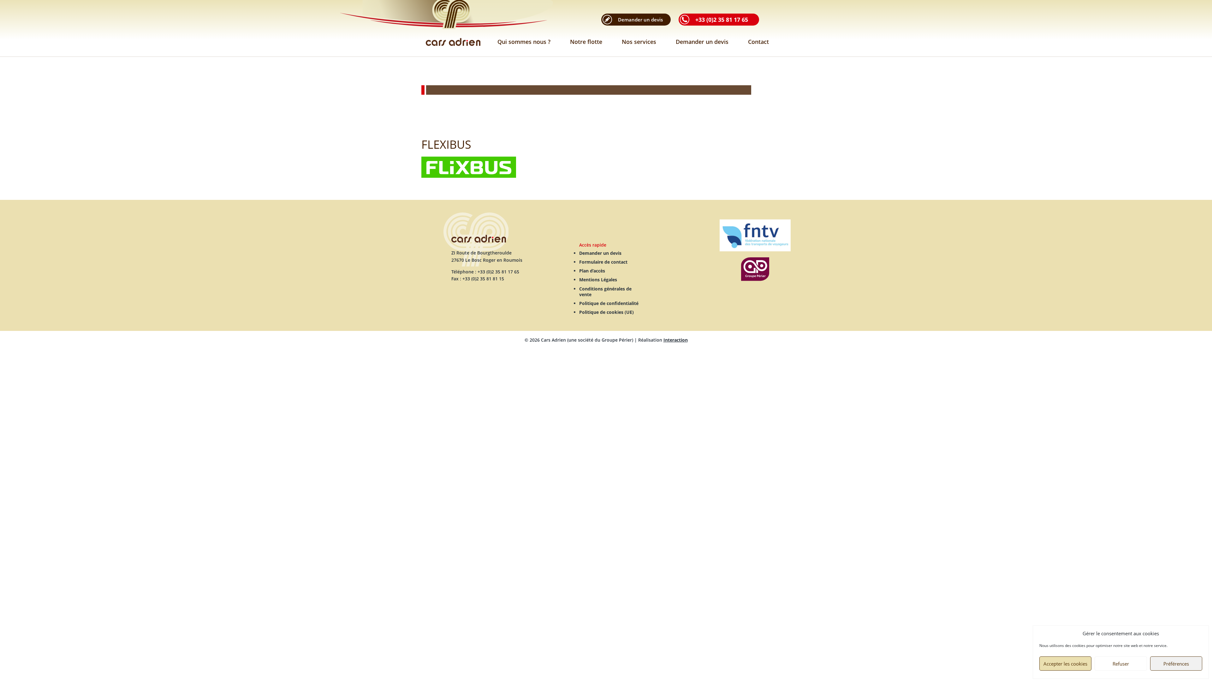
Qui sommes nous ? (523, 41)
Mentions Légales (598, 280)
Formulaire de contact (603, 262)
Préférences (1176, 664)
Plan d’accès (592, 271)
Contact (758, 41)
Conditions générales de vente (605, 291)
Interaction (675, 340)
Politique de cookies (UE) (606, 312)
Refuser (1121, 664)
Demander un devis (702, 41)
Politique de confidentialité (609, 303)
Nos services (639, 41)
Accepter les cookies (1065, 664)
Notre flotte (586, 41)
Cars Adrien (452, 28)
